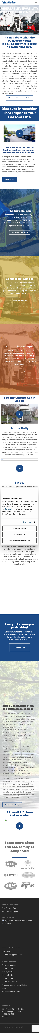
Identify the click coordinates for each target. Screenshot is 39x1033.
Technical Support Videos (12, 955)
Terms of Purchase (9, 982)
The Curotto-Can (9, 908)
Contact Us (6, 1016)
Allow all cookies (19, 528)
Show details (27, 522)
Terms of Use (7, 968)
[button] (36, 2)
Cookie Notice (7, 975)
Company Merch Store (11, 991)
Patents (5, 988)
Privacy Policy (10, 509)
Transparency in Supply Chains (14, 985)
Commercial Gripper (10, 911)
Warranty (6, 951)
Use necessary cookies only (19, 540)
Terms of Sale (7, 978)
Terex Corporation (9, 965)
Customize (18, 534)
